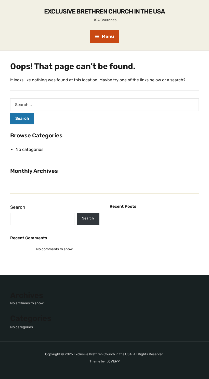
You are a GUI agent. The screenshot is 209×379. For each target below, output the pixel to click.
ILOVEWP (113, 361)
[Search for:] (104, 104)
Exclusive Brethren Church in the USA (104, 11)
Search (17, 207)
